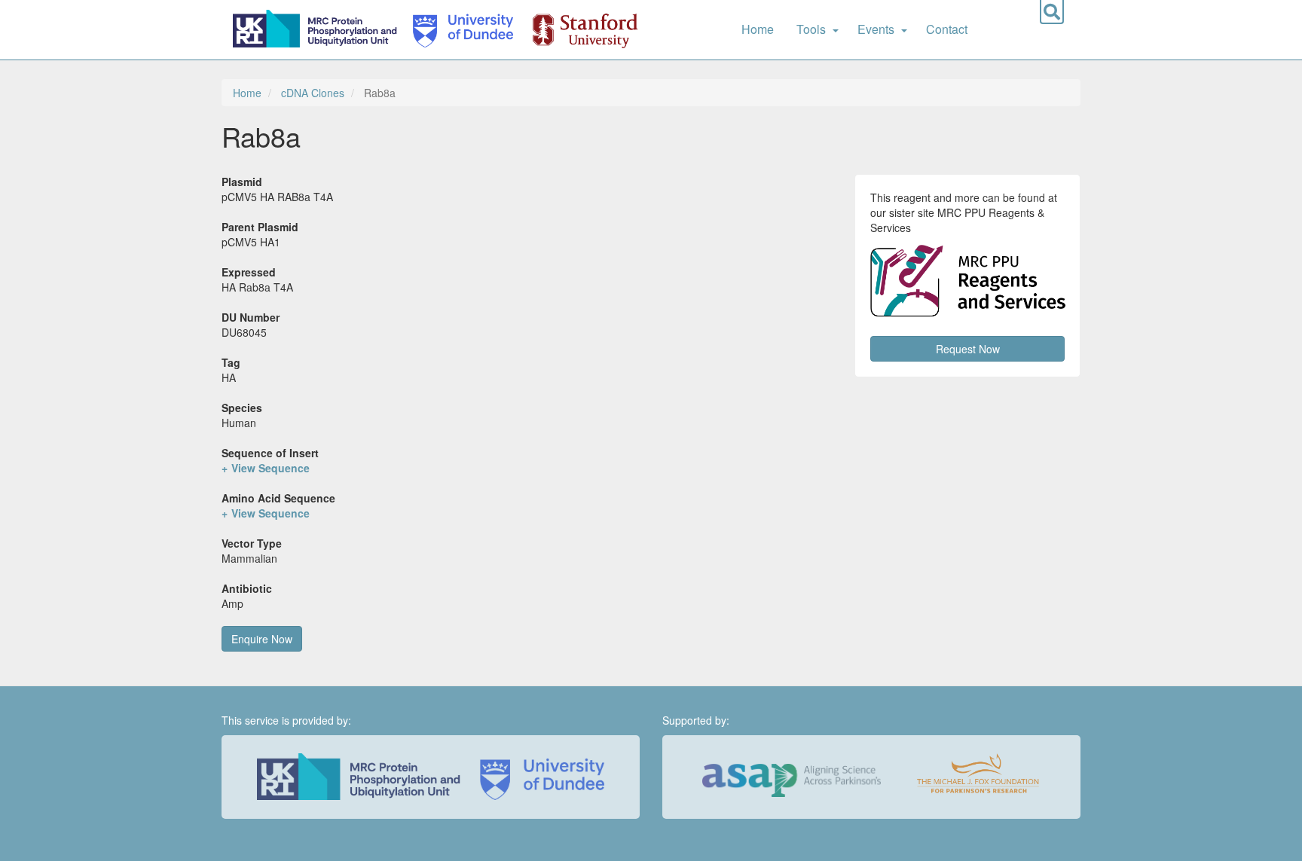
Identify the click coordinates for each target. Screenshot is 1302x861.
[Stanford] (576, 30)
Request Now (968, 348)
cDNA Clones (312, 92)
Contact (946, 29)
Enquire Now (261, 638)
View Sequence (270, 467)
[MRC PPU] (318, 30)
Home (757, 29)
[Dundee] (458, 30)
